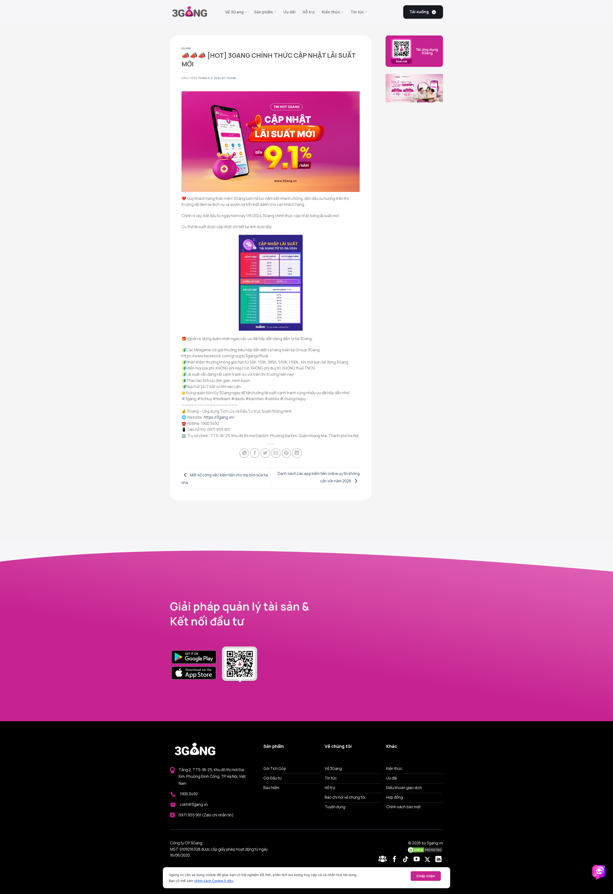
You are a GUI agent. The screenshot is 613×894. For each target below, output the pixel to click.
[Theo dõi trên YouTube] (417, 859)
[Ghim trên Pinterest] (286, 453)
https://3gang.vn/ (219, 417)
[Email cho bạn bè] (276, 453)
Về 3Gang (234, 12)
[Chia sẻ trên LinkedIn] (297, 453)
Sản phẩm (263, 12)
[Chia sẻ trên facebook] (255, 453)
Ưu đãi (289, 12)
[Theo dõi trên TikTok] (406, 859)
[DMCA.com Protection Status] (425, 849)
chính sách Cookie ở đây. (214, 881)
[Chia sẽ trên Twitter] (265, 453)
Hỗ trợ (309, 12)
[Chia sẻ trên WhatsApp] (244, 453)
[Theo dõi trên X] (428, 859)
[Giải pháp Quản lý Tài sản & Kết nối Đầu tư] (194, 12)
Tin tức (357, 12)
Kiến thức (331, 12)
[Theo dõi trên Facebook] (383, 859)
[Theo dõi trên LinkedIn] (438, 859)
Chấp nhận (425, 876)
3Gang (231, 78)
